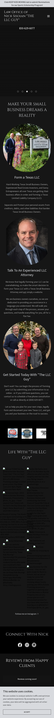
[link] (20, 20)
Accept (27, 712)
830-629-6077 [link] (27, 28)
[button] (48, 16)
